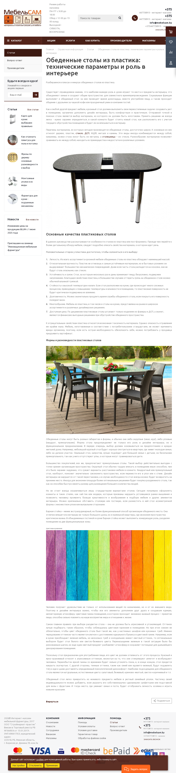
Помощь (115, 718)
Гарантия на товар (88, 734)
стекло (79, 133)
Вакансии (51, 734)
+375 (168, 9)
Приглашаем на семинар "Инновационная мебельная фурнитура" (22, 246)
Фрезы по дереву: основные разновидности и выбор (29, 161)
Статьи (114, 722)
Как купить (92, 40)
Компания (52, 718)
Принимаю (52, 765)
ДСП (87, 133)
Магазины (148, 40)
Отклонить (35, 765)
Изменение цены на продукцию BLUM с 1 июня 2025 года (21, 229)
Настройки (19, 765)
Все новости (32, 219)
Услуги (70, 40)
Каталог (16, 40)
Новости (50, 726)
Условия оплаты (86, 726)
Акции (51, 40)
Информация (86, 718)
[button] (136, 769)
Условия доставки (87, 730)
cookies (40, 759)
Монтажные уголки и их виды (27, 181)
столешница (108, 136)
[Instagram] (162, 755)
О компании (52, 722)
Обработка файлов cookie (92, 738)
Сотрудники (52, 730)
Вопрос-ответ (117, 726)
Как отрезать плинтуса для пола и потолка (29, 140)
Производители (121, 40)
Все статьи (33, 109)
